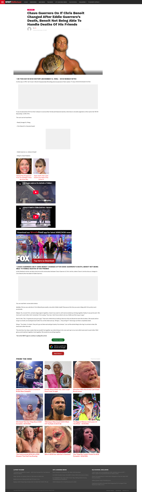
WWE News (33, 2)
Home (26, 2)
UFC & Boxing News (61, 2)
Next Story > (58, 353)
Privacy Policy (110, 490)
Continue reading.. (58, 340)
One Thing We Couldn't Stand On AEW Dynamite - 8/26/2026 (86, 455)
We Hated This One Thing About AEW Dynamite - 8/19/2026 (29, 423)
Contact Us (126, 490)
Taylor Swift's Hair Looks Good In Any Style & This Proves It (41, 177)
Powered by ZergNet (95, 359)
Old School (73, 2)
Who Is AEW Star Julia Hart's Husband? (58, 454)
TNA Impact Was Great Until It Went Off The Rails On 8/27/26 (57, 423)
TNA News (50, 2)
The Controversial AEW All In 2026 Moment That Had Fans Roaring (27, 455)
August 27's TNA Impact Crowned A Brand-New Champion (28, 390)
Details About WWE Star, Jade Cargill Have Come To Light (57, 390)
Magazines (82, 2)
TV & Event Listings (93, 2)
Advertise (118, 490)
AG (35, 28)
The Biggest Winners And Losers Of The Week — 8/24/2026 (85, 423)
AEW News (42, 2)
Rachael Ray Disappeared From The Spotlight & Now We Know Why (24, 177)
